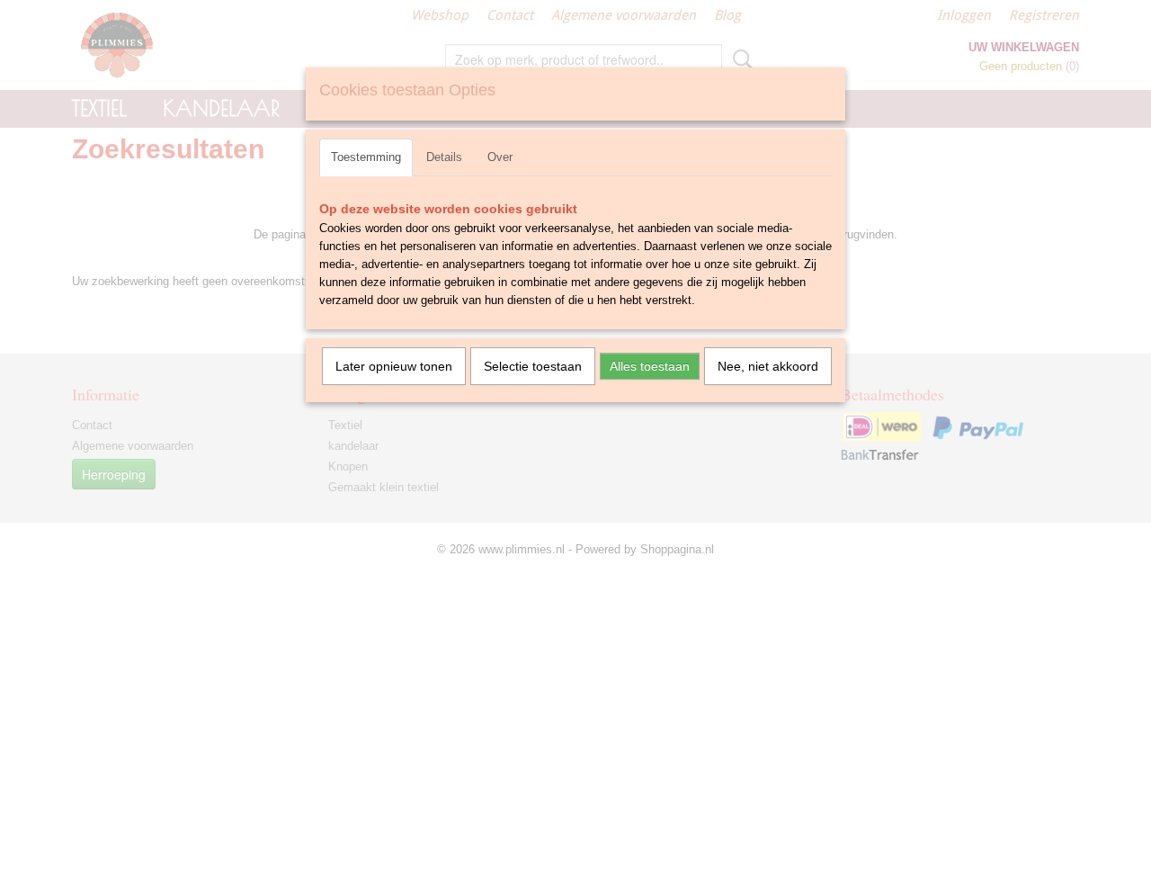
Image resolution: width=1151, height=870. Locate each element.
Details (444, 157)
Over (500, 157)
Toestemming (366, 157)
